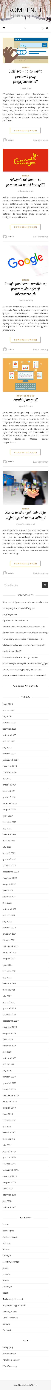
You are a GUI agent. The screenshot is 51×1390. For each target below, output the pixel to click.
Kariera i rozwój (10, 1236)
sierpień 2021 (9, 958)
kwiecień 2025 (9, 735)
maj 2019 (7, 1126)
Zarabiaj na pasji (25, 400)
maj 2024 (7, 778)
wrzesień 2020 (10, 1027)
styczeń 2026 (9, 722)
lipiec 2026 (8, 704)
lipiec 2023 (8, 815)
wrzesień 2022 (10, 878)
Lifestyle (7, 1255)
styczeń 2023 (9, 853)
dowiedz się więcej (25, 130)
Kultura (6, 1249)
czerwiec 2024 (9, 772)
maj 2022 (7, 902)
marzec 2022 (9, 915)
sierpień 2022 (9, 884)
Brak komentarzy (40, 140)
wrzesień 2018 (10, 1176)
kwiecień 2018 (9, 1207)
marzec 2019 (9, 1138)
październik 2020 (11, 1020)
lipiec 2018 (8, 1188)
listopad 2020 (9, 1014)
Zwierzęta (7, 1330)
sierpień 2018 (9, 1182)
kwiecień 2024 (9, 784)
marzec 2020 (9, 1064)
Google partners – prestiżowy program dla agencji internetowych (25, 289)
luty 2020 (7, 1070)
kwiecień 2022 (9, 909)
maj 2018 (7, 1201)
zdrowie (6, 1323)
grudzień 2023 (9, 797)
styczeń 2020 (9, 1076)
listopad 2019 (9, 1089)
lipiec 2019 (8, 1114)
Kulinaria (6, 1243)
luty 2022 (7, 921)
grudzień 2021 (9, 933)
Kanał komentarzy (11, 1359)
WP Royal (33, 1385)
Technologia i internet (13, 1299)
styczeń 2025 (9, 753)
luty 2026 (7, 716)
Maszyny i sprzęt (11, 1261)
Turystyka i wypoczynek (14, 1305)
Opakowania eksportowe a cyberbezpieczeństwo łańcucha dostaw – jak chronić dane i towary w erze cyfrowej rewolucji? (25, 626)
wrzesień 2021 (10, 952)
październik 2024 (11, 759)
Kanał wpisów (9, 1353)
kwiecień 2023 (9, 834)
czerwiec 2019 (9, 1120)
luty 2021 (7, 996)
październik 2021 (11, 946)
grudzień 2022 (9, 859)
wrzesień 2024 (10, 766)
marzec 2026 (9, 710)
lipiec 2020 (8, 1039)
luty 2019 (7, 1145)
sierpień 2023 (9, 809)
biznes (25, 67)
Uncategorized (25, 396)
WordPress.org (10, 1366)
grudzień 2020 (9, 1008)
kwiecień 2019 (9, 1132)
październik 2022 (11, 871)
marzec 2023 (9, 840)
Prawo (6, 1280)
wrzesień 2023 (10, 803)
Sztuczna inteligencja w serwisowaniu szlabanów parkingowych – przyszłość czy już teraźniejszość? (25, 608)
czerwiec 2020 (9, 1045)
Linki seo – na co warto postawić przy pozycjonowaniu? (25, 76)
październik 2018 (11, 1170)
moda (5, 1268)
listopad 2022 (9, 865)
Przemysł (7, 1286)
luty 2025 (7, 747)
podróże (7, 1274)
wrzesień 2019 (10, 1101)
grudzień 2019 (9, 1083)
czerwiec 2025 (9, 728)
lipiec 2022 (8, 890)
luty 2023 (7, 846)
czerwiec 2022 (9, 896)
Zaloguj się (8, 1347)
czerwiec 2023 (9, 822)
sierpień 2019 (9, 1107)
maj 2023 (7, 828)
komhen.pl (25, 10)
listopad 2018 (9, 1163)
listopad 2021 (9, 940)
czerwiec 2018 (9, 1194)
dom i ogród (8, 1230)
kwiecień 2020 (9, 1058)
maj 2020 (7, 1051)
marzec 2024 (9, 791)
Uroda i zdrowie (10, 1317)
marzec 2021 (9, 989)
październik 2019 (11, 1095)
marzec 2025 (9, 741)
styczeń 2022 (9, 927)
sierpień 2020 (9, 1033)
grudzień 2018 (9, 1157)
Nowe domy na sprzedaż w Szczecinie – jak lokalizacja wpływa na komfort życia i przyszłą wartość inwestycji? (24, 644)
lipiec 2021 (8, 964)
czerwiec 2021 (9, 971)
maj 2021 (7, 977)
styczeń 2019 (9, 1151)
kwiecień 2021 (9, 983)
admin (11, 140)
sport (5, 1292)
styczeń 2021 (9, 1002)
